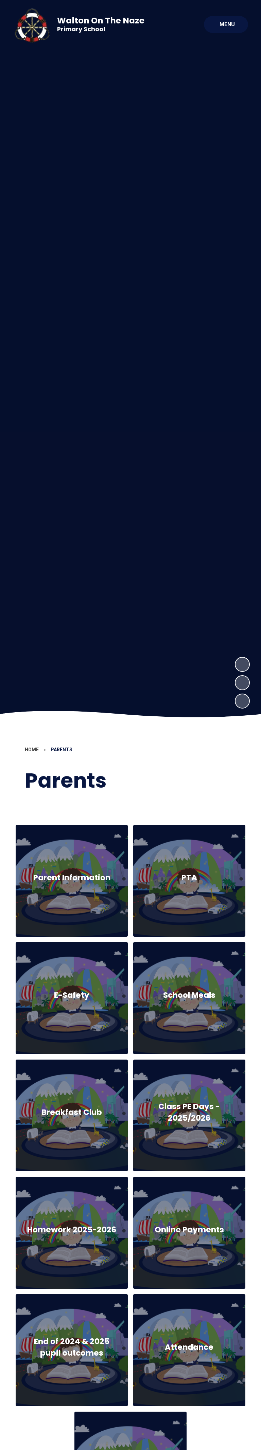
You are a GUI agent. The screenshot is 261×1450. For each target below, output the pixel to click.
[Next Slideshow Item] (242, 664)
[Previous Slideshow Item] (242, 682)
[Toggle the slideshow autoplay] (242, 701)
